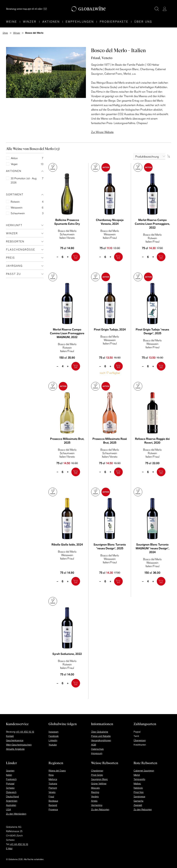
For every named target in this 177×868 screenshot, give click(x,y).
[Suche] (157, 9)
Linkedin (53, 740)
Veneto (52, 792)
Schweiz (10, 787)
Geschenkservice (14, 740)
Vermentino (96, 805)
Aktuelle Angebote (15, 749)
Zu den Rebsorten (100, 809)
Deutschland (12, 796)
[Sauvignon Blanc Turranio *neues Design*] (110, 518)
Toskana (53, 783)
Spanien (10, 770)
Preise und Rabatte (101, 736)
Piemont (53, 787)
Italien (9, 774)
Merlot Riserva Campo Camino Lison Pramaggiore (152, 223)
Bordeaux (53, 800)
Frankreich (11, 779)
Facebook (54, 736)
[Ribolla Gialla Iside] (67, 518)
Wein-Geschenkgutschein (19, 744)
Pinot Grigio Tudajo (110, 329)
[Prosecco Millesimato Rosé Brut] (110, 412)
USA (8, 809)
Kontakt (10, 736)
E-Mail (9, 848)
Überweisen (140, 740)
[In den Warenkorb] (75, 257)
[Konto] (165, 9)
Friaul (51, 796)
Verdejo (95, 796)
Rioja (51, 774)
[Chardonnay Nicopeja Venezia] (110, 194)
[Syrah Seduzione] (67, 627)
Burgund (53, 805)
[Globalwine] (88, 9)
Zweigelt (138, 805)
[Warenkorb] (170, 9)
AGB (93, 744)
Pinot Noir (139, 792)
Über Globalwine (99, 731)
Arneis (94, 800)
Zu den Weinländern (16, 813)
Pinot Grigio (97, 774)
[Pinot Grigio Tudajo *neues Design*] (152, 303)
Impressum (96, 753)
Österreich (11, 792)
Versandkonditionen (101, 740)
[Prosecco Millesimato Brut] (67, 412)
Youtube (53, 744)
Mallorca (53, 779)
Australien (11, 805)
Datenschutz (97, 749)
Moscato (95, 787)
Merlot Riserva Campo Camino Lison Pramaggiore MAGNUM (67, 333)
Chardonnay (97, 770)
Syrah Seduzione (67, 654)
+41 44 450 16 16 (25, 731)
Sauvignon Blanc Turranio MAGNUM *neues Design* (152, 548)
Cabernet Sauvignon (144, 770)
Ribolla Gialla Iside (67, 544)
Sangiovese (139, 796)
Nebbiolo (138, 787)
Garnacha (138, 800)
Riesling (95, 792)
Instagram (53, 731)
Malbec (137, 783)
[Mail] (45, 9)
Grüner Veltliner (98, 783)
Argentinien (11, 800)
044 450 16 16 (30, 8)
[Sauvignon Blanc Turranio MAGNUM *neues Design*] (152, 518)
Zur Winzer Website (102, 132)
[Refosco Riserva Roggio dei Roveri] (152, 412)
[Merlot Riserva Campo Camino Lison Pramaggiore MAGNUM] (67, 303)
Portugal (10, 783)
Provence (53, 809)
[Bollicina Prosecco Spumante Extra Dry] (67, 194)
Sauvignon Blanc (99, 779)
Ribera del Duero (57, 770)
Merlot (137, 774)
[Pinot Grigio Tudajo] (110, 303)
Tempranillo (139, 779)
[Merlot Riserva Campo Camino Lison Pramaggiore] (152, 194)
